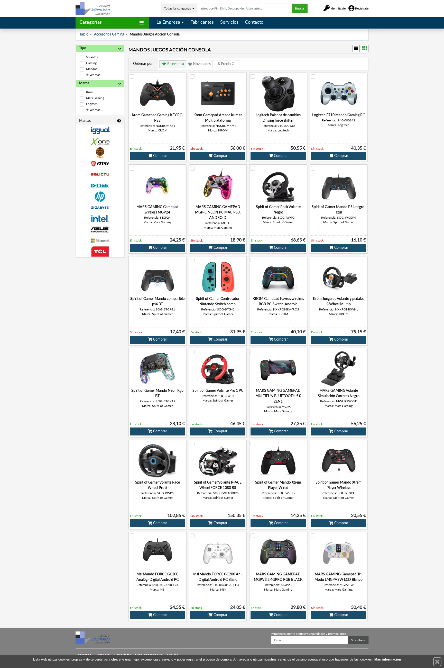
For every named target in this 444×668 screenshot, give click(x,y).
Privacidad (103, 654)
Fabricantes (202, 22)
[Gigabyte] (100, 207)
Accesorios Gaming (109, 34)
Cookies (172, 654)
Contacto (254, 22)
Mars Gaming (95, 98)
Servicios (229, 22)
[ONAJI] (100, 152)
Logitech (92, 103)
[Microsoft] (100, 240)
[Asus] (100, 229)
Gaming (91, 63)
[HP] (100, 196)
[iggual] (100, 130)
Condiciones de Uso (148, 654)
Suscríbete (358, 640)
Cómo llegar (122, 654)
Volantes (92, 57)
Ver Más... (96, 74)
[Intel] (100, 218)
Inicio (84, 34)
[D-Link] (100, 185)
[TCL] (100, 251)
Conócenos (83, 654)
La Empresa (168, 22)
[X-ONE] (100, 141)
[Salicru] (100, 174)
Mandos (91, 68)
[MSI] (100, 163)
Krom (90, 92)
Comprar (159, 156)
